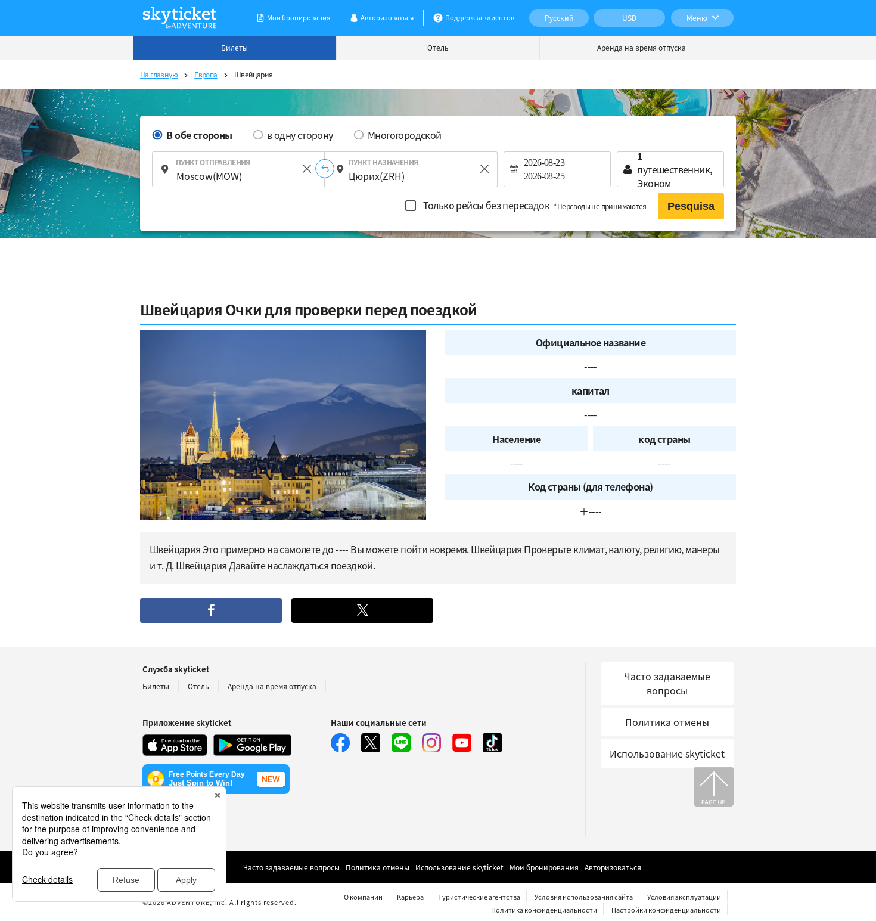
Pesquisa (691, 206)
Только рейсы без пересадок (533, 205)
